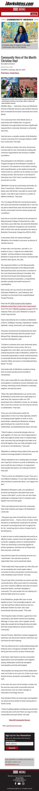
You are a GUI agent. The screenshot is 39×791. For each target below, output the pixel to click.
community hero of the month (14, 725)
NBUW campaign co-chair (22, 309)
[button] (19, 772)
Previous (3, 37)
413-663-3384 (20, 781)
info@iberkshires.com (12, 764)
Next (36, 37)
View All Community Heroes (19, 720)
